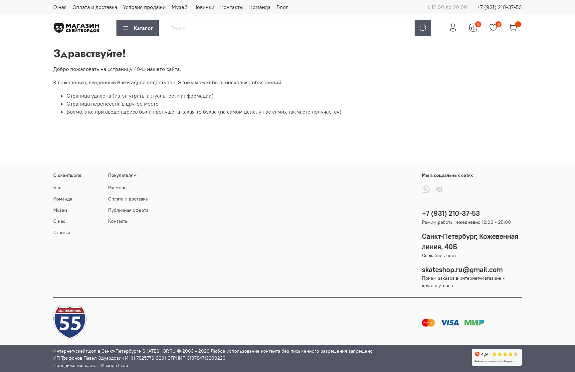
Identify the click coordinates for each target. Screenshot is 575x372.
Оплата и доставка (95, 7)
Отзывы (61, 232)
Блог (282, 7)
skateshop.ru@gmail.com (462, 269)
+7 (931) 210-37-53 (499, 7)
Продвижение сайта (74, 365)
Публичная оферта (128, 210)
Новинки (203, 7)
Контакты (231, 7)
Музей (179, 7)
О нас (60, 7)
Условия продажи (144, 7)
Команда (260, 7)
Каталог (143, 28)
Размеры (117, 187)
